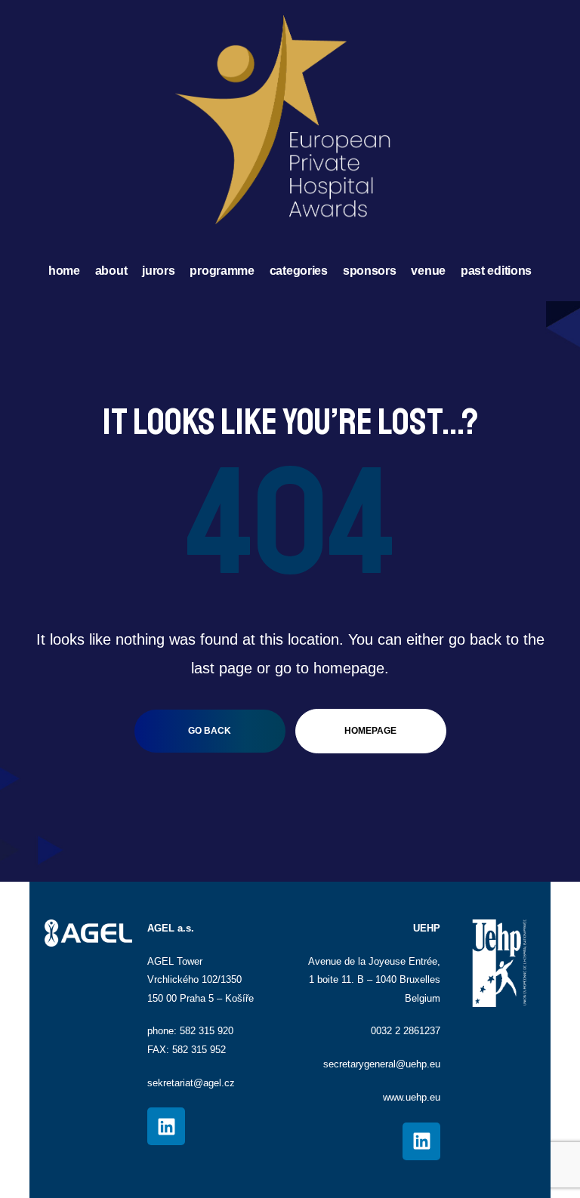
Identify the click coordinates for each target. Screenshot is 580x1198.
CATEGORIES (299, 270)
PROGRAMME (222, 270)
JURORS (158, 270)
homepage (370, 730)
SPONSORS (369, 270)
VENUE (428, 270)
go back (209, 730)
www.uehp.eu (411, 1097)
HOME (64, 270)
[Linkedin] (166, 1126)
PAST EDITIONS (496, 270)
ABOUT (111, 270)
